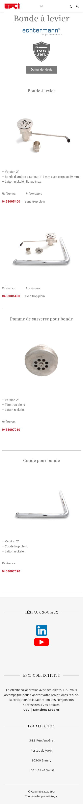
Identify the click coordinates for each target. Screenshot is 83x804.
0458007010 (11, 430)
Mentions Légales (46, 709)
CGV (26, 709)
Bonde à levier (41, 18)
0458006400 (11, 296)
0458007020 (11, 571)
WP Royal (51, 796)
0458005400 (11, 201)
